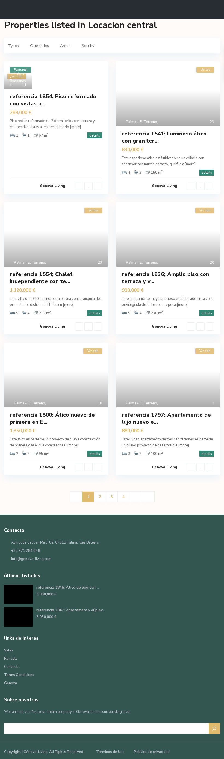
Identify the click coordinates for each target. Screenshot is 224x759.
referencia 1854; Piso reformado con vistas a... (53, 100)
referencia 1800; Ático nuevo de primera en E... (52, 418)
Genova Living (52, 185)
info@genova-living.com (31, 558)
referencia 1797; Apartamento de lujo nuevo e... (166, 418)
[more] (75, 126)
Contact (11, 666)
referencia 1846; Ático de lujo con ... (67, 587)
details (94, 135)
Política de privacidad (152, 751)
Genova (10, 683)
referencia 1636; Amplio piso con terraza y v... (165, 278)
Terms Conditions (19, 674)
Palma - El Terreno (141, 122)
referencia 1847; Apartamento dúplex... (70, 610)
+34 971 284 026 (25, 550)
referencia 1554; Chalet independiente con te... (41, 278)
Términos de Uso (110, 751)
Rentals (10, 658)
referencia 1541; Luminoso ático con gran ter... (164, 137)
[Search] (214, 728)
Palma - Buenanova (18, 79)
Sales (8, 650)
